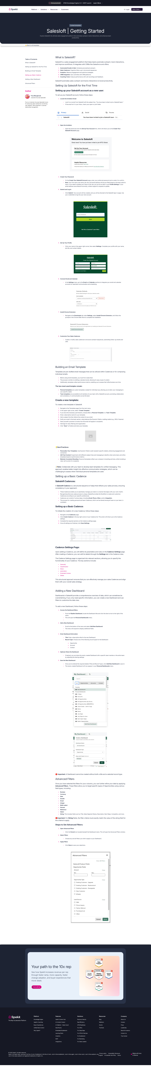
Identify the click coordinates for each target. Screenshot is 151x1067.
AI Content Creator (60, 1022)
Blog (100, 1019)
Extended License (65, 573)
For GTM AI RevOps (82, 1033)
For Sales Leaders (81, 1041)
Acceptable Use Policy (110, 1055)
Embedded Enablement (61, 1030)
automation (63, 571)
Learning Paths (59, 1033)
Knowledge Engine (38, 1019)
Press (122, 1025)
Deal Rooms (59, 1027)
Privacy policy (102, 1053)
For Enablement (81, 1036)
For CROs (79, 1027)
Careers (123, 1022)
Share (62, 569)
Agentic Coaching (38, 1022)
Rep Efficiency (81, 1022)
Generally (63, 564)
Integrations (59, 1041)
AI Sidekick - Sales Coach (62, 1025)
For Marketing (80, 1038)
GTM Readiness (81, 1025)
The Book (101, 1027)
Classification (64, 566)
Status (119, 1055)
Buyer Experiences (38, 1025)
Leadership (123, 1027)
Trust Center (124, 1036)
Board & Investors (125, 1030)
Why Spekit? (37, 1030)
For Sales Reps (81, 1030)
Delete (62, 575)
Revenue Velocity (81, 1019)
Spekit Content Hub (61, 1019)
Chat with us (36, 987)
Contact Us (124, 1033)
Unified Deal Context (39, 1027)
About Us (123, 1019)
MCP (57, 1038)
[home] (13, 9)
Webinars (101, 1022)
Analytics (58, 1036)
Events (101, 1025)
